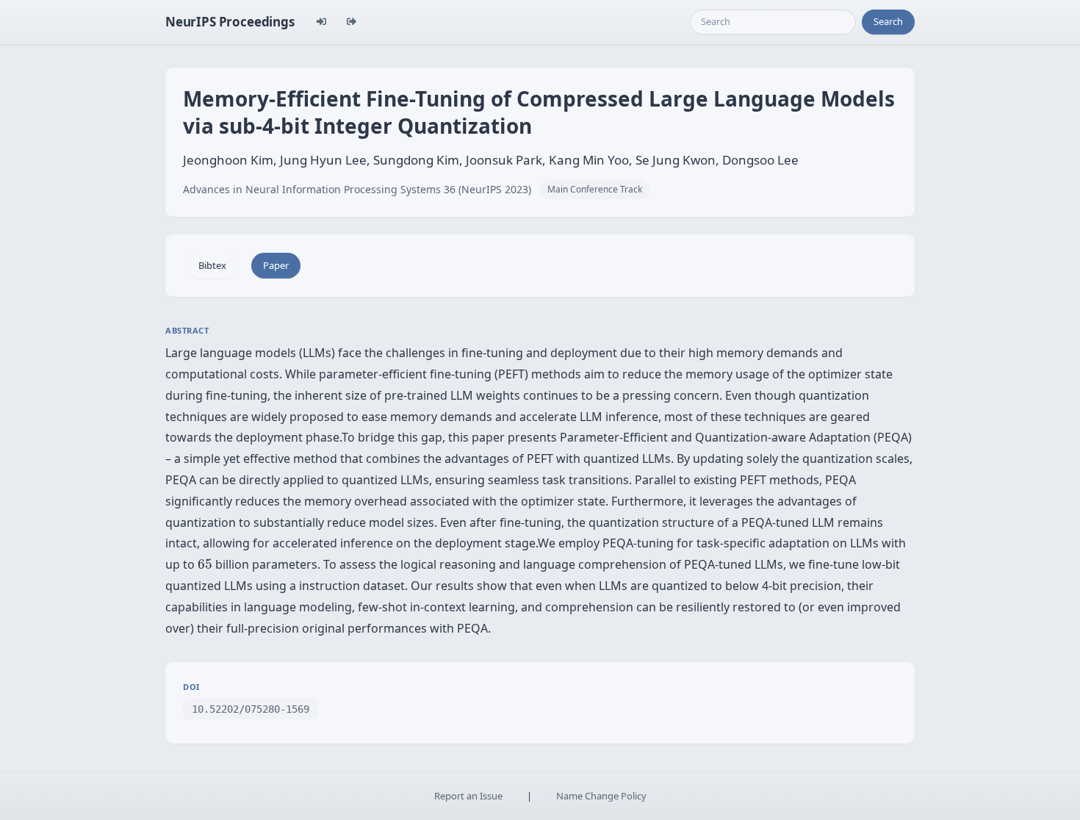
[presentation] (205, 564)
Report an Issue (468, 795)
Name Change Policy (601, 795)
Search (888, 21)
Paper (276, 265)
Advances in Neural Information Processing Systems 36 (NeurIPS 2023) (357, 189)
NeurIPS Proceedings (230, 21)
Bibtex (212, 265)
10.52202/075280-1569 (250, 709)
